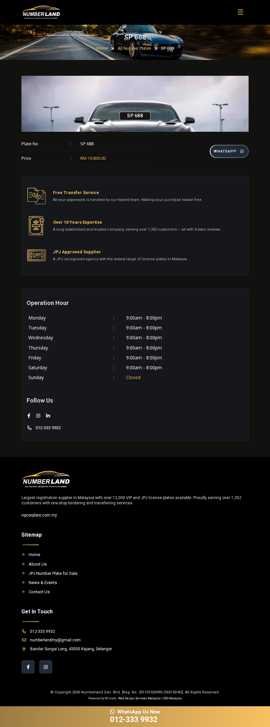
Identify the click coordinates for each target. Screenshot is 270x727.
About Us (38, 564)
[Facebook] (29, 416)
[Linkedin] (48, 416)
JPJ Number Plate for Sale (53, 573)
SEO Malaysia (172, 698)
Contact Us (39, 591)
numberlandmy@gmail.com (55, 640)
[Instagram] (38, 416)
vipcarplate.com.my (39, 515)
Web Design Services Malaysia (139, 698)
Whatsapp (225, 151)
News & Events (43, 582)
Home (102, 48)
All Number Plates (134, 48)
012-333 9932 (48, 427)
